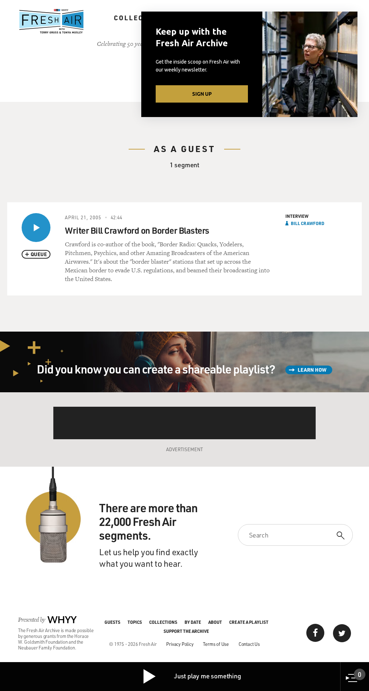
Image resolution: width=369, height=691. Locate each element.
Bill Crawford (307, 223)
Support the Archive (186, 631)
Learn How (312, 369)
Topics (135, 622)
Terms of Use (216, 644)
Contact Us (249, 644)
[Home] (51, 21)
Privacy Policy (179, 644)
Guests (112, 622)
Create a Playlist (248, 622)
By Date (192, 622)
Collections (140, 17)
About (215, 622)
